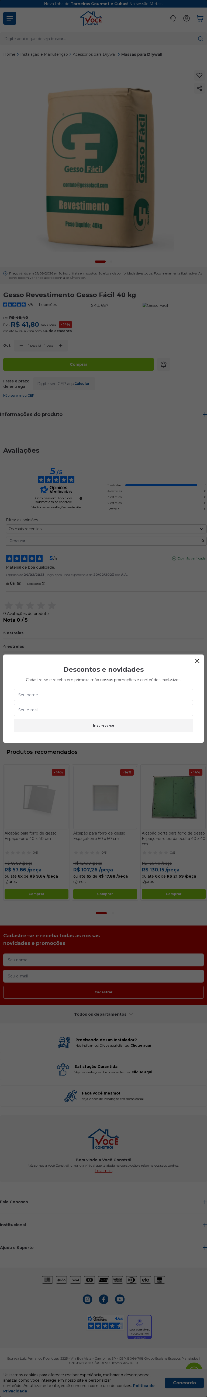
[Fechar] (197, 660)
